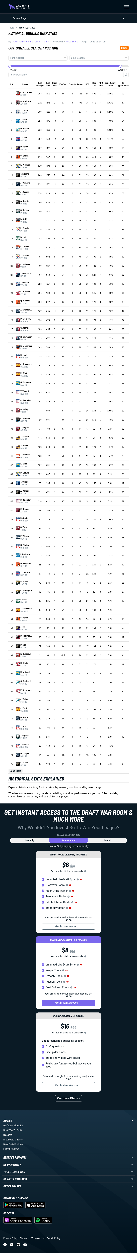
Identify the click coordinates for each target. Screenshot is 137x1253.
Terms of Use (38, 1238)
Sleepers (7, 1135)
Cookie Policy (53, 1238)
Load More (15, 771)
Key (125, 48)
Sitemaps (24, 1238)
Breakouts (8, 1139)
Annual (107, 840)
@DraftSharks (41, 41)
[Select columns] (126, 74)
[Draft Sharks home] (19, 6)
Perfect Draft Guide (13, 1125)
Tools (11, 27)
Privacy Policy (10, 1238)
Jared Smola (71, 41)
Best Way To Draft (12, 1130)
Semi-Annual (69, 840)
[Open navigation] (126, 6)
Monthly (29, 840)
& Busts (19, 1139)
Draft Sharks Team (21, 41)
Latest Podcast (11, 1149)
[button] (81, 879)
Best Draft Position (13, 1144)
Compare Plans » (68, 1098)
